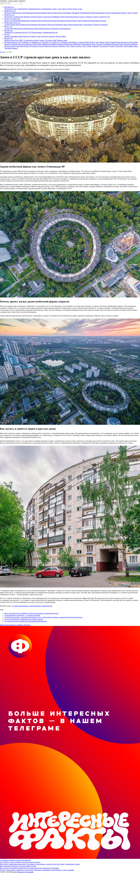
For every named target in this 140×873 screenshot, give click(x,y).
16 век (54, 9)
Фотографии (128, 46)
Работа (26, 46)
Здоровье (26, 42)
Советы (78, 46)
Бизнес (56, 42)
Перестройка (37, 32)
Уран (54, 40)
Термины (95, 46)
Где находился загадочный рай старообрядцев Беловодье (25, 621)
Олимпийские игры (88, 44)
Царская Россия (21, 32)
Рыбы (124, 13)
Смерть (72, 46)
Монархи (34, 25)
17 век (59, 9)
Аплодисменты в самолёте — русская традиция (22, 615)
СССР (29, 32)
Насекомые (67, 13)
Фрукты (58, 36)
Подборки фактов (12, 42)
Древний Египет (10, 9)
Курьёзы (14, 44)
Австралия (14, 21)
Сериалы (88, 17)
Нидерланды (61, 21)
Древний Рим (22, 9)
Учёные (95, 25)
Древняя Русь (9, 32)
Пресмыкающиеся (98, 13)
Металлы (29, 44)
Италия (53, 21)
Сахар (38, 36)
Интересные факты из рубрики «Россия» (15, 625)
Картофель (14, 36)
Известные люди (12, 23)
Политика (127, 44)
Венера (7, 40)
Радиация (33, 46)
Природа (134, 44)
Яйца (64, 36)
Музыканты (42, 25)
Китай (74, 21)
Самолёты (61, 46)
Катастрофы (133, 42)
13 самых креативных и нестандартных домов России (32, 606)
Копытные (37, 13)
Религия (54, 46)
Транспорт (119, 46)
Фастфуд (52, 36)
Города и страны (12, 19)
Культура (9, 15)
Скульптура (102, 17)
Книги (40, 17)
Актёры (7, 25)
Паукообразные (85, 13)
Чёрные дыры (62, 40)
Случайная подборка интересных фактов (15, 860)
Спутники (48, 40)
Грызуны (7, 13)
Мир (40, 44)
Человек (47, 42)
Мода (63, 17)
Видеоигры (8, 17)
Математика (18, 28)
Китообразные (27, 13)
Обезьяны (75, 13)
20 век (74, 9)
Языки (15, 48)
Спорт (84, 46)
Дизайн (16, 17)
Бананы (7, 36)
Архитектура (48, 17)
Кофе (21, 36)
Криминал (37, 42)
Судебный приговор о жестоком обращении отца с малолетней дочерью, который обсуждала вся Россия (43, 617)
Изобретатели (25, 25)
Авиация (64, 42)
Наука (8, 26)
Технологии (103, 46)
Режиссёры (78, 25)
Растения (40, 46)
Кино (21, 17)
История (9, 7)
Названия (60, 44)
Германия (34, 21)
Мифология (46, 44)
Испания (47, 21)
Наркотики (68, 44)
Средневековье (45, 9)
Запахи (107, 42)
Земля (12, 40)
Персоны (115, 44)
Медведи (50, 13)
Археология (8, 28)
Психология (8, 46)
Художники (103, 25)
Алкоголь (81, 42)
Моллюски (58, 13)
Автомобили (72, 42)
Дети (97, 42)
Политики (59, 25)
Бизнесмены (15, 25)
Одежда (82, 17)
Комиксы (27, 17)
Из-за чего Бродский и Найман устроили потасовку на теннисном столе (31, 613)
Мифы (53, 44)
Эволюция (55, 28)
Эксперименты (65, 28)
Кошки (44, 13)
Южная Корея (94, 21)
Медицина (22, 44)
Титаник (111, 46)
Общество (76, 44)
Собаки (135, 13)
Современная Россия (50, 32)
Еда (7, 34)
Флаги (6, 21)
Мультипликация (72, 17)
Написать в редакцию (25, 872)
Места (35, 44)
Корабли (7, 44)
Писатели (51, 25)
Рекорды (47, 46)
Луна (17, 40)
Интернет (124, 42)
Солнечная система (31, 40)
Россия (8, 30)
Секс (67, 46)
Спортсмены (87, 25)
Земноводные (16, 13)
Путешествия (19, 46)
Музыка (34, 17)
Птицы (108, 13)
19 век (69, 9)
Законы (102, 42)
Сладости (44, 36)
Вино (87, 42)
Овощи (33, 36)
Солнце (41, 40)
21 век (80, 9)
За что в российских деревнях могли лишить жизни (23, 619)
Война (92, 42)
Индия (40, 21)
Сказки (95, 17)
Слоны (129, 13)
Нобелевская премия (31, 28)
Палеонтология (45, 28)
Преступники (68, 25)
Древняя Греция (34, 9)
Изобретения (116, 42)
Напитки (26, 36)
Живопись (57, 17)
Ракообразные (116, 13)
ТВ (108, 17)
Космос (8, 38)
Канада (69, 21)
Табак (89, 46)
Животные (10, 11)
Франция (85, 21)
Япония (103, 21)
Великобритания (24, 21)
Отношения (107, 44)
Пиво (121, 44)
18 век (64, 9)
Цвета (136, 46)
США (80, 21)
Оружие (99, 44)
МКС (21, 40)
